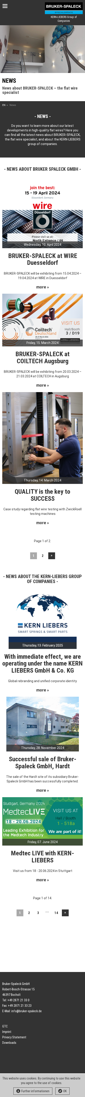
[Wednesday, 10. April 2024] (42, 214)
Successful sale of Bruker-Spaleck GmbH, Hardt (42, 762)
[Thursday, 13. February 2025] (43, 620)
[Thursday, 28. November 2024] (42, 724)
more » (42, 287)
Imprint (6, 1032)
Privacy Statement (14, 1037)
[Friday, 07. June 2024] (42, 821)
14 (56, 913)
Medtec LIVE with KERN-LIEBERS (42, 856)
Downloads (9, 1042)
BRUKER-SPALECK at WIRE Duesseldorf (42, 259)
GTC (5, 1026)
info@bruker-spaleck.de (26, 1011)
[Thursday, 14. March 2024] (42, 437)
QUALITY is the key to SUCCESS (42, 495)
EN (3, 105)
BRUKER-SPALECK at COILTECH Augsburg (42, 357)
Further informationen (35, 1091)
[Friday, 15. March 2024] (42, 319)
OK (65, 1091)
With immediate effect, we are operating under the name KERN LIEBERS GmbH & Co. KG (42, 663)
